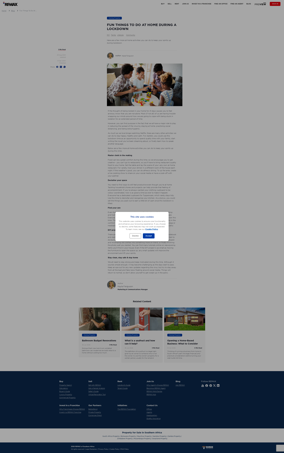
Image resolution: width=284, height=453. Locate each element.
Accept (148, 236)
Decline (135, 236)
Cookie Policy (151, 229)
